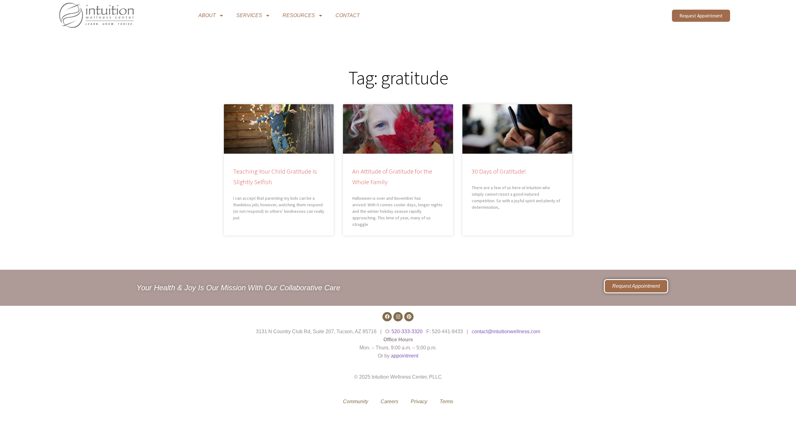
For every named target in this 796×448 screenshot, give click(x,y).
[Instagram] (398, 316)
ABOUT (207, 15)
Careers (389, 401)
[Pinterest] (409, 316)
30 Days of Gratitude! (499, 171)
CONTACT (348, 15)
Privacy (419, 401)
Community (355, 401)
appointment (404, 355)
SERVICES (249, 15)
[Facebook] (387, 316)
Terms (446, 401)
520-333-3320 (407, 331)
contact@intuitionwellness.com (506, 331)
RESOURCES (299, 15)
